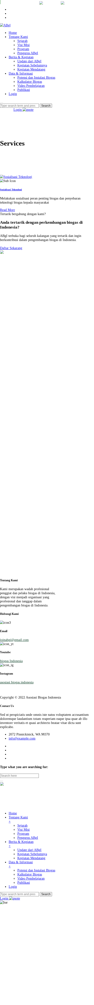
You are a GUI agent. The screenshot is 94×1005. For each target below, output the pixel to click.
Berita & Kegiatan (21, 57)
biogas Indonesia (11, 661)
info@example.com (22, 738)
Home (13, 33)
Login (13, 94)
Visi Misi (23, 45)
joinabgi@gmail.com (14, 640)
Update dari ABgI (29, 61)
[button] (11, 248)
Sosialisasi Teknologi (11, 189)
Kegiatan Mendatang (31, 69)
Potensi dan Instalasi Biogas (36, 77)
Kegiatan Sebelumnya (32, 65)
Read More (7, 210)
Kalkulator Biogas (29, 81)
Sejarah (22, 41)
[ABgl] (5, 25)
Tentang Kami (18, 37)
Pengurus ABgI (27, 53)
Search (46, 894)
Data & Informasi (21, 73)
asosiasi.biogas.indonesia (17, 682)
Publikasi (23, 90)
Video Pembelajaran (31, 86)
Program (23, 49)
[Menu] (1, 102)
